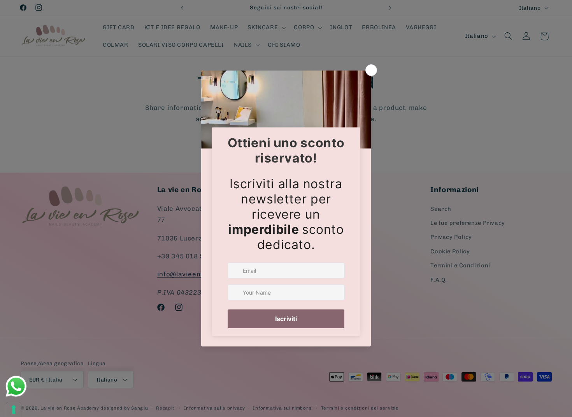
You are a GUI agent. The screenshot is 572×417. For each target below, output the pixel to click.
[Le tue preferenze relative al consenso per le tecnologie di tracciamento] (13, 409)
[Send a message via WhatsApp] (16, 386)
